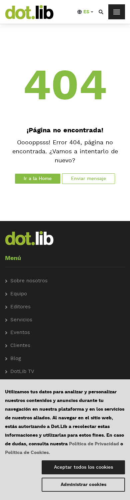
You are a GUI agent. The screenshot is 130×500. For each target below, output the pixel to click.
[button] (85, 12)
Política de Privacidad (94, 444)
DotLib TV (22, 371)
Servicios (21, 320)
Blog (15, 358)
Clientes (20, 345)
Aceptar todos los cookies (83, 467)
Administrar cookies (83, 484)
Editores (20, 307)
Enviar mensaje (88, 178)
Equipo (18, 294)
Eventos (20, 332)
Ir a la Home (38, 178)
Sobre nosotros (29, 281)
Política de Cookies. (27, 452)
